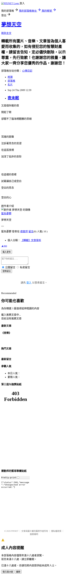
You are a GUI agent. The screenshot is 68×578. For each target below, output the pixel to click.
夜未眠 (13, 98)
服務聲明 (34, 534)
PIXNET (14, 531)
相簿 (10, 77)
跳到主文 (6, 33)
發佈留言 (7, 271)
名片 (10, 84)
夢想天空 (11, 24)
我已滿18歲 (8, 572)
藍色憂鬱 (6, 213)
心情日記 (27, 70)
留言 (31, 231)
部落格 (11, 80)
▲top (4, 245)
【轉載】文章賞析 (31, 240)
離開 (18, 572)
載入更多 (7, 252)
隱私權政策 (56, 531)
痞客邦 (24, 231)
